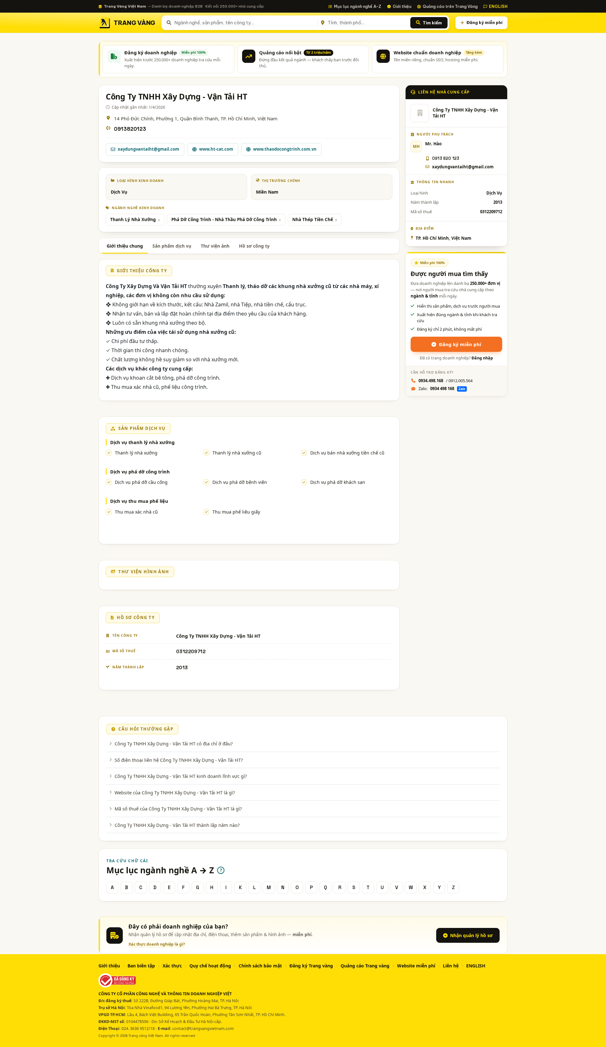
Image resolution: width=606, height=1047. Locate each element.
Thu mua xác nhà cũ (136, 512)
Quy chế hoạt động (210, 966)
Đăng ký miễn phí (484, 22)
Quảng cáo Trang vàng (365, 966)
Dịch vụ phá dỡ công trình (140, 471)
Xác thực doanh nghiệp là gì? (156, 944)
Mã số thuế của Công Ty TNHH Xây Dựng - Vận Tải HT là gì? (178, 808)
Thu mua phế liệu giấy (236, 512)
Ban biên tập (141, 966)
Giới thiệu (402, 6)
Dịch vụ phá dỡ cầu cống (141, 482)
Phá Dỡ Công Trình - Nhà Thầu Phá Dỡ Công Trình (224, 219)
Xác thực (172, 966)
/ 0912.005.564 (445, 380)
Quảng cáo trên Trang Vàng (450, 6)
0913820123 (130, 129)
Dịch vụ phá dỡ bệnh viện (239, 482)
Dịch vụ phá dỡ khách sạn (337, 482)
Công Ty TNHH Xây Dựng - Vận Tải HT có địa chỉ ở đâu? (174, 743)
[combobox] (245, 22)
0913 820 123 (445, 158)
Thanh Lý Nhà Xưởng (133, 219)
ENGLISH (498, 6)
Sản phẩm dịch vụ (171, 246)
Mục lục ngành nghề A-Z (357, 6)
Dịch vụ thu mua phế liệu (139, 501)
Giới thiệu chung (125, 246)
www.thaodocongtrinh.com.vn (285, 149)
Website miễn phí (416, 966)
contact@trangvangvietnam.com (203, 1028)
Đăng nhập (482, 358)
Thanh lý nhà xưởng (136, 453)
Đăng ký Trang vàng (311, 966)
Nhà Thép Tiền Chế (312, 219)
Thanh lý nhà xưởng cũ (236, 453)
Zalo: (442, 388)
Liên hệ (451, 966)
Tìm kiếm (432, 23)
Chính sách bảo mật (260, 966)
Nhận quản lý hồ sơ (471, 935)
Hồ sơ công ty (254, 246)
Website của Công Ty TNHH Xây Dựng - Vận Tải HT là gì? (175, 792)
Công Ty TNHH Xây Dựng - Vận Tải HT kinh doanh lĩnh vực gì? (181, 776)
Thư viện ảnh (215, 246)
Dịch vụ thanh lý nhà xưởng (142, 442)
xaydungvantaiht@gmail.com (148, 149)
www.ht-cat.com (216, 149)
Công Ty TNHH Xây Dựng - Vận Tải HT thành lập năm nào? (177, 825)
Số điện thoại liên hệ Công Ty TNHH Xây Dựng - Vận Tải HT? (179, 760)
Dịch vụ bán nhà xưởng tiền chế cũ (347, 453)
